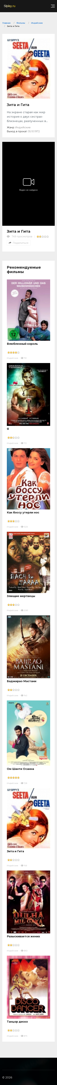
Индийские (12, 358)
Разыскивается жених (23, 936)
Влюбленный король (22, 343)
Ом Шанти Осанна (20, 769)
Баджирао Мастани (21, 681)
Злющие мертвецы (21, 596)
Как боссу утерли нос (23, 512)
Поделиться (20, 242)
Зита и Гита (15, 851)
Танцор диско (17, 1021)
